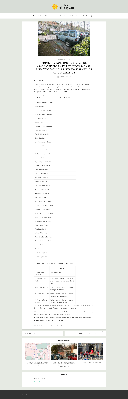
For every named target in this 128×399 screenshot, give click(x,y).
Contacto (71, 16)
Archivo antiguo (88, 16)
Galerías (55, 16)
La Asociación (37, 16)
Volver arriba (102, 394)
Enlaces (78, 16)
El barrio (63, 16)
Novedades (47, 325)
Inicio (29, 16)
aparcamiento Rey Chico (58, 325)
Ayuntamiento (42, 325)
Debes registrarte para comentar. (41, 381)
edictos (65, 325)
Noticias (47, 16)
